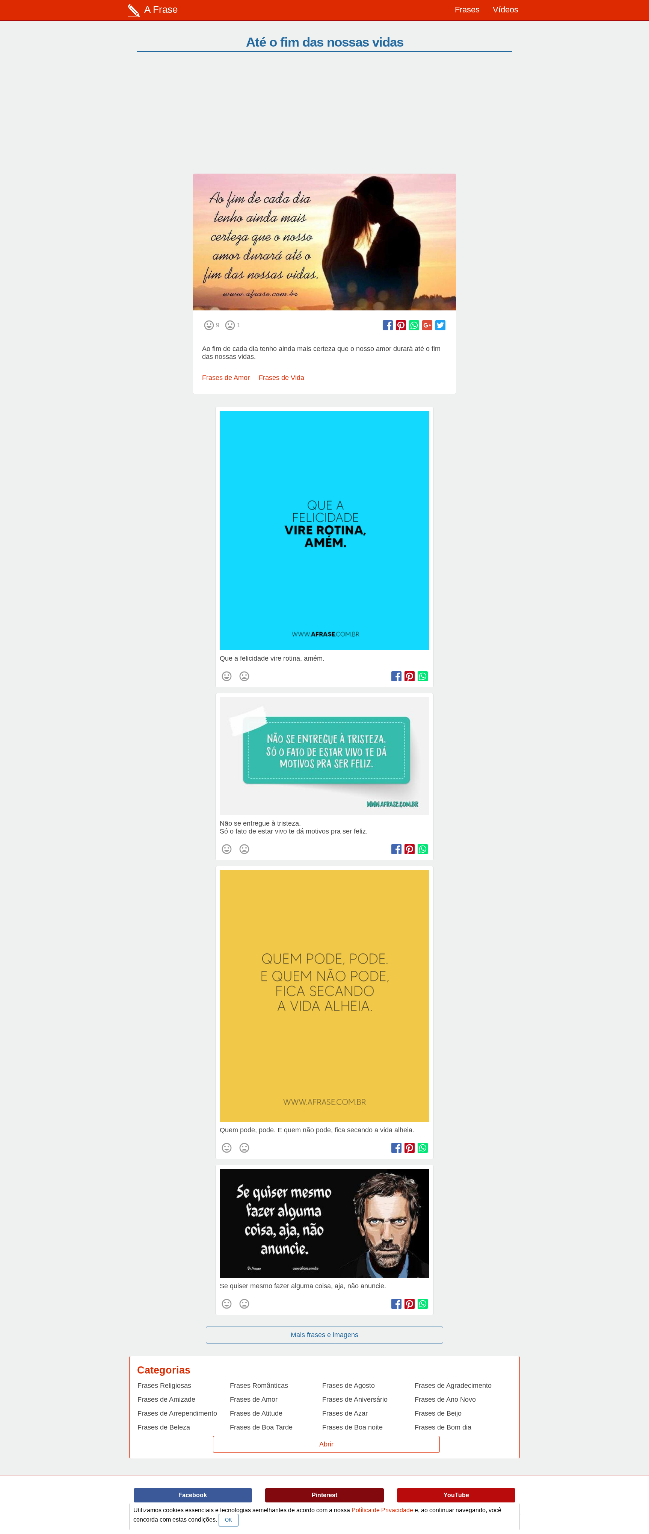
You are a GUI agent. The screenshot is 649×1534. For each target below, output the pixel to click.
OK (228, 1520)
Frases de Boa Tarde (261, 1427)
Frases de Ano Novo (445, 1399)
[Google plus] (427, 325)
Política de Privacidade (382, 1510)
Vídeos (505, 9)
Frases (467, 9)
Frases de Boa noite (352, 1427)
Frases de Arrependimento (177, 1413)
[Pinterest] (401, 325)
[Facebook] (388, 325)
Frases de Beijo (438, 1413)
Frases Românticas (259, 1385)
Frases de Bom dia (443, 1427)
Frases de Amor (226, 377)
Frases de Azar (345, 1413)
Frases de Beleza (163, 1427)
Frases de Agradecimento (453, 1385)
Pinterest (324, 1495)
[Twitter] (440, 325)
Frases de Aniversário (355, 1399)
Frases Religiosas (164, 1385)
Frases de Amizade (166, 1399)
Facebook (192, 1495)
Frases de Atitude (256, 1413)
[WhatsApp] (414, 325)
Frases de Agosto (348, 1385)
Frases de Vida (281, 377)
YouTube (456, 1495)
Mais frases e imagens (324, 1335)
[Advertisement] (324, 117)
